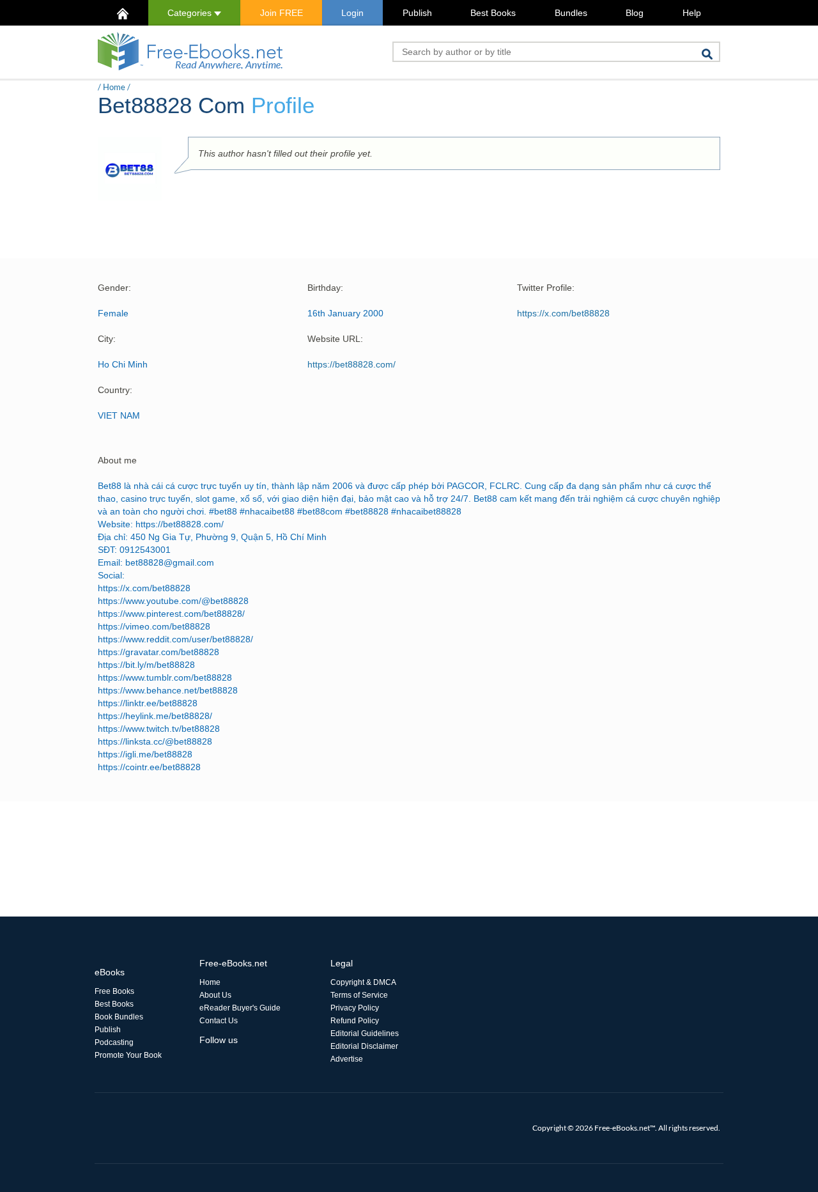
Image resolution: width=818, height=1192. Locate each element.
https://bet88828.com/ (351, 364)
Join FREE (281, 13)
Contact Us (218, 1020)
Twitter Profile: (546, 288)
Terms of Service (359, 995)
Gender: (114, 288)
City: (107, 339)
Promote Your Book (128, 1055)
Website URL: (335, 339)
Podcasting (114, 1042)
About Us (215, 995)
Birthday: (325, 288)
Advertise (346, 1059)
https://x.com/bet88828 (563, 313)
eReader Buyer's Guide (240, 1007)
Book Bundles (119, 1016)
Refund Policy (354, 1020)
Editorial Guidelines (364, 1033)
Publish (417, 13)
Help (692, 13)
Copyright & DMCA (363, 982)
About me (117, 460)
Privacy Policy (354, 1007)
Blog (635, 13)
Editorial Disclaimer (364, 1046)
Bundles (571, 13)
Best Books (493, 13)
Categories (190, 13)
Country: (115, 390)
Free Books (114, 991)
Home (114, 87)
